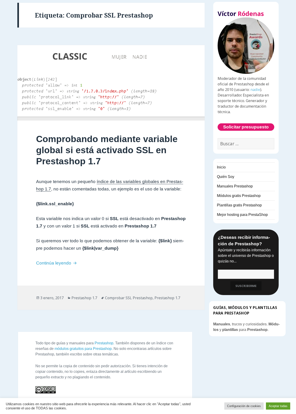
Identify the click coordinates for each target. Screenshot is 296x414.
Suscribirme (245, 286)
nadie (255, 89)
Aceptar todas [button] (278, 406)
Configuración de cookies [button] (244, 406)
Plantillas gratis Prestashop (239, 205)
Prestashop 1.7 (84, 297)
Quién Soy (225, 177)
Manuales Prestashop (235, 186)
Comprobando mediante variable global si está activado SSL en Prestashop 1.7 (107, 150)
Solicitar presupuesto (246, 127)
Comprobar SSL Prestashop (129, 297)
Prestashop (104, 343)
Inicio (221, 167)
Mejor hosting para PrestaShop (242, 215)
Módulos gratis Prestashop (239, 196)
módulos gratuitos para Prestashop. (84, 349)
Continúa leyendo (57, 263)
